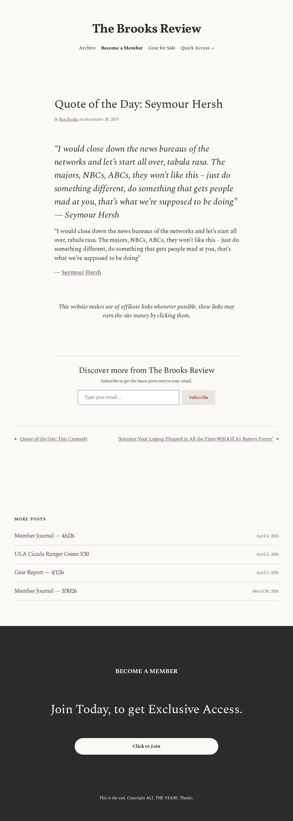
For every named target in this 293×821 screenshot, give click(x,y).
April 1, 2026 (267, 573)
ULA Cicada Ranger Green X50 (51, 554)
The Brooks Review (146, 29)
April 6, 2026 (267, 536)
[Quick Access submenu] (212, 48)
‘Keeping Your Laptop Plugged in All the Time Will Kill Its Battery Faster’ (195, 439)
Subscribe (198, 397)
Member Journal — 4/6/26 (44, 536)
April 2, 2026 (267, 554)
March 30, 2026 (265, 591)
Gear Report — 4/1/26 (39, 572)
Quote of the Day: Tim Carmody (54, 439)
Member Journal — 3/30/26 (45, 591)
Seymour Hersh (81, 272)
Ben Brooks (69, 119)
